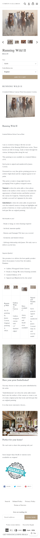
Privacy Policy (30, 501)
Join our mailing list (20, 512)
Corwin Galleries (15, 525)
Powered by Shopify (28, 525)
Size (3, 60)
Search (7, 501)
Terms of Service (20, 505)
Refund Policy (17, 501)
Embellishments (7, 68)
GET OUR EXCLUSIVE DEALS (15, 534)
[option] (10, 42)
